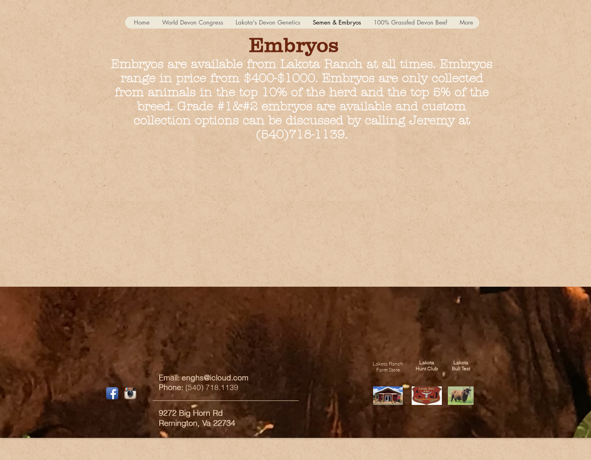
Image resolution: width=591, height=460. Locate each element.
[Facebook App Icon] (112, 393)
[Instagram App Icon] (130, 393)
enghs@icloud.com (215, 377)
